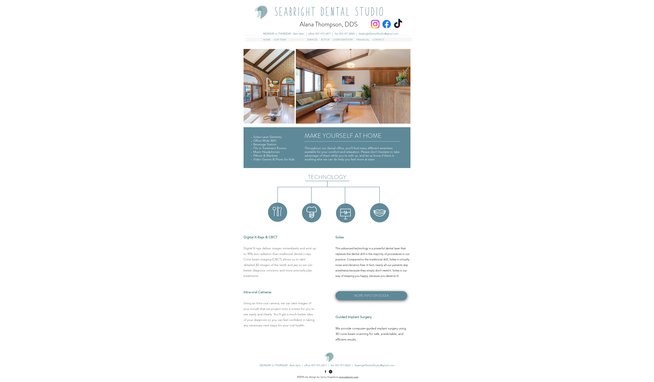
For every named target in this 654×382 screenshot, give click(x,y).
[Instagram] (375, 24)
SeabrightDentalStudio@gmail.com (379, 33)
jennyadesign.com (349, 376)
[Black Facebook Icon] (325, 371)
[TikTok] (398, 24)
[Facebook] (386, 24)
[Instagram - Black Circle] (330, 371)
